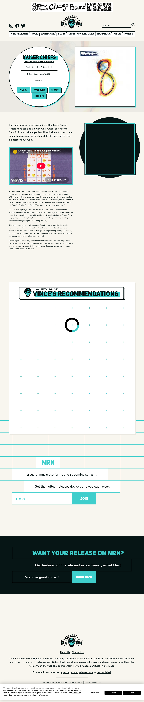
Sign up (37, 658)
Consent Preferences (92, 682)
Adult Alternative (32, 67)
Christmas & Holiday (81, 33)
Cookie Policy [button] (76, 693)
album (74, 672)
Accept (132, 692)
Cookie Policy (61, 682)
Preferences (94, 692)
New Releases (19, 33)
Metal (117, 33)
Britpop (44, 67)
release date (86, 672)
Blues (61, 33)
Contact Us (78, 652)
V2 (42, 80)
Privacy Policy (48, 682)
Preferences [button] (44, 695)
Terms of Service (75, 682)
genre (66, 672)
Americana (48, 33)
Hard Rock (103, 33)
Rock (35, 33)
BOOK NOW (84, 577)
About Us (65, 652)
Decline (113, 692)
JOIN (84, 498)
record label (104, 672)
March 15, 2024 (45, 74)
